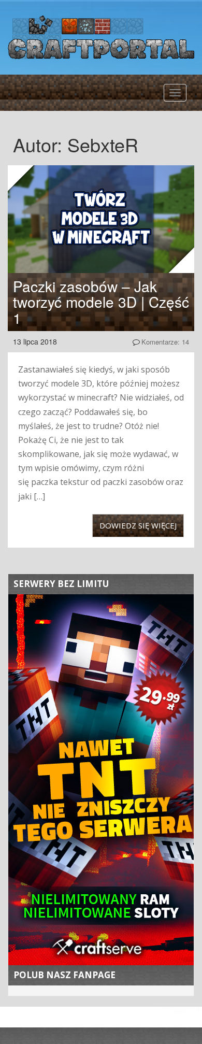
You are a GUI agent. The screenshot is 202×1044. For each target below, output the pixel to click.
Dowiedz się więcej (138, 525)
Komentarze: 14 (165, 342)
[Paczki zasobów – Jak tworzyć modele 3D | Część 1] (101, 219)
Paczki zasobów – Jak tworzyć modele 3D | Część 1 (101, 302)
